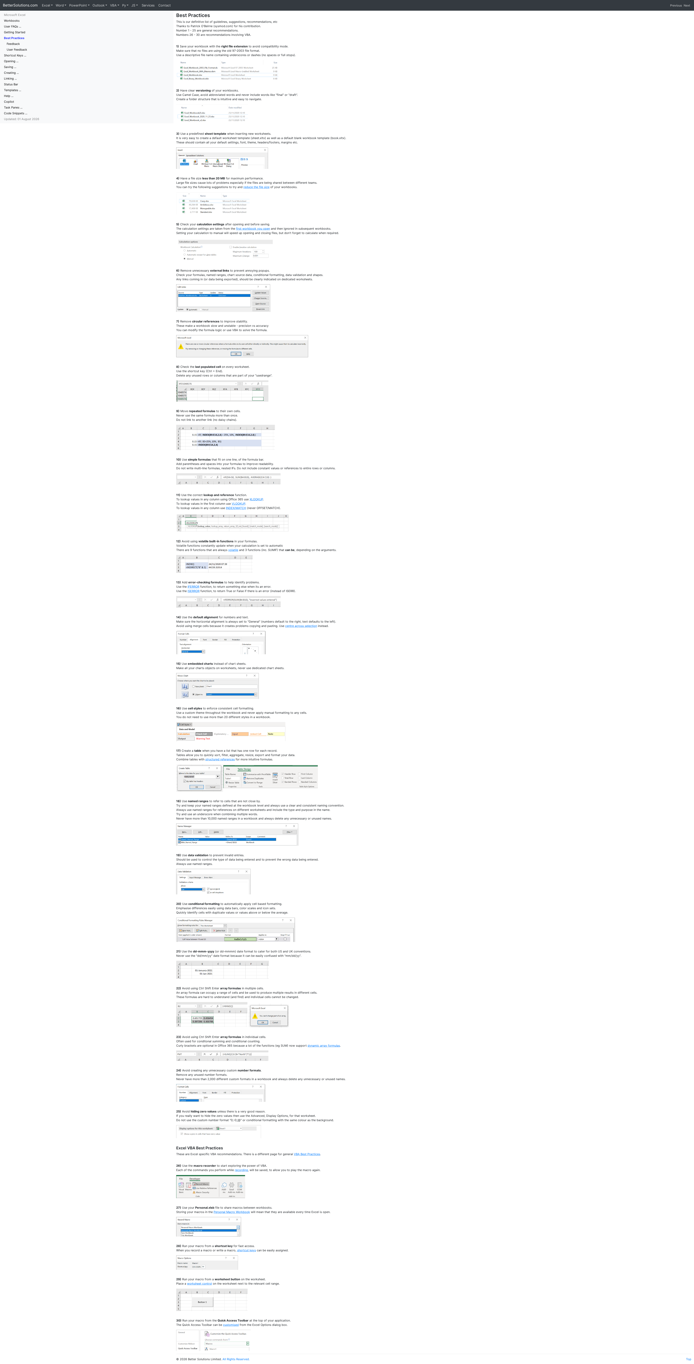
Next (687, 5)
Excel (46, 5)
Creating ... (11, 73)
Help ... (8, 96)
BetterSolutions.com (20, 5)
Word (60, 5)
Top (688, 1359)
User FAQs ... (12, 26)
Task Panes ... (13, 107)
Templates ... (12, 90)
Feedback (13, 44)
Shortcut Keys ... (15, 55)
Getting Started (14, 32)
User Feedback (17, 49)
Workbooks (12, 20)
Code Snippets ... (15, 113)
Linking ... (10, 78)
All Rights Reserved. (236, 1359)
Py (124, 5)
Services (148, 5)
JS (133, 5)
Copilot (9, 101)
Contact (164, 5)
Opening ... (11, 61)
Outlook (99, 5)
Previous (676, 5)
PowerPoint (78, 5)
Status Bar (11, 84)
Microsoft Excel (14, 15)
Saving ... (10, 67)
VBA (113, 5)
